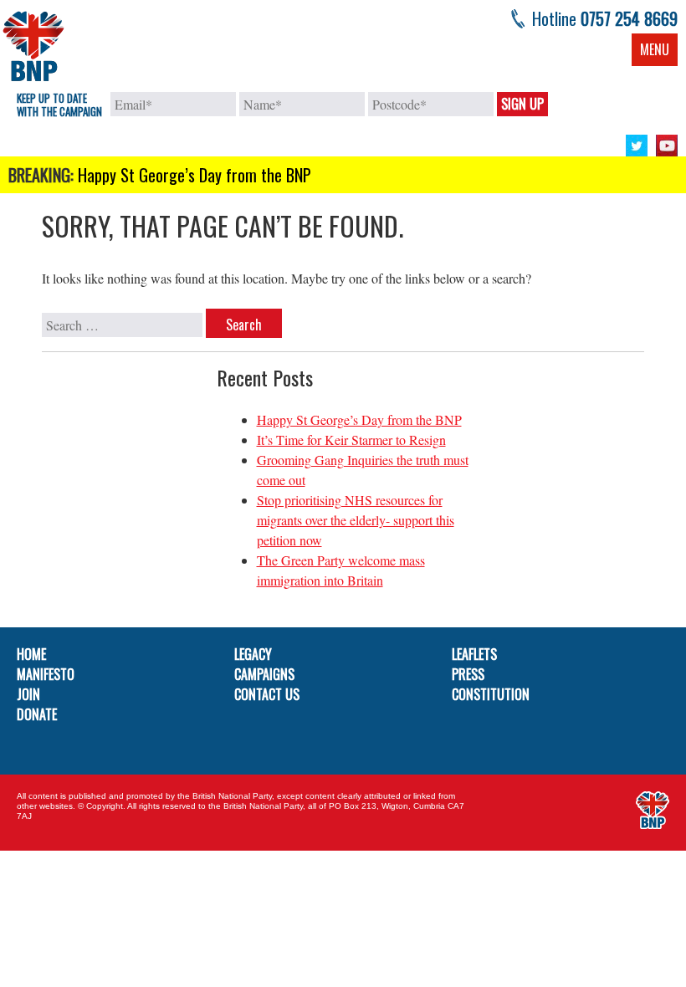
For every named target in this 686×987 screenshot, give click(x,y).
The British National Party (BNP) (33, 46)
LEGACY (253, 654)
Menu (654, 49)
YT (667, 145)
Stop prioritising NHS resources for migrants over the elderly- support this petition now (355, 520)
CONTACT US (266, 694)
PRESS (468, 674)
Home (31, 654)
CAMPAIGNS (264, 674)
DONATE (37, 714)
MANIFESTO (45, 674)
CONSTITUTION (491, 694)
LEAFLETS (474, 654)
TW (637, 145)
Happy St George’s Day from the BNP (194, 174)
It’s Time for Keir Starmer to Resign (351, 439)
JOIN (28, 694)
